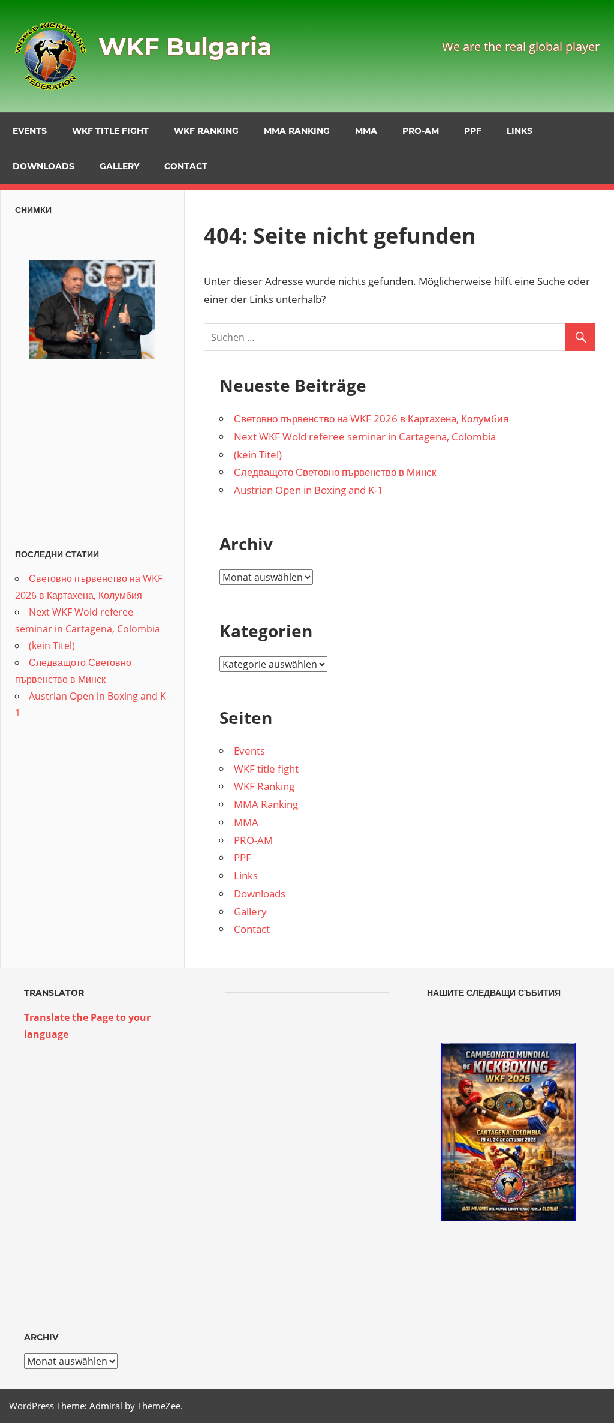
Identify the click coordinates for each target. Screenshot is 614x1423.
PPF (472, 130)
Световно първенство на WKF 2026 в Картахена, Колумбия (371, 418)
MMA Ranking (297, 130)
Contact (185, 166)
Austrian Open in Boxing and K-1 (308, 490)
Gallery (119, 166)
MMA (366, 130)
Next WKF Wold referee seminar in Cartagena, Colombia (365, 436)
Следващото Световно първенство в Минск (335, 472)
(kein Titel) (258, 454)
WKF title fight (110, 130)
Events (30, 130)
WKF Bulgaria (185, 46)
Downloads (43, 166)
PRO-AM (420, 130)
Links (519, 130)
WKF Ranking (206, 130)
